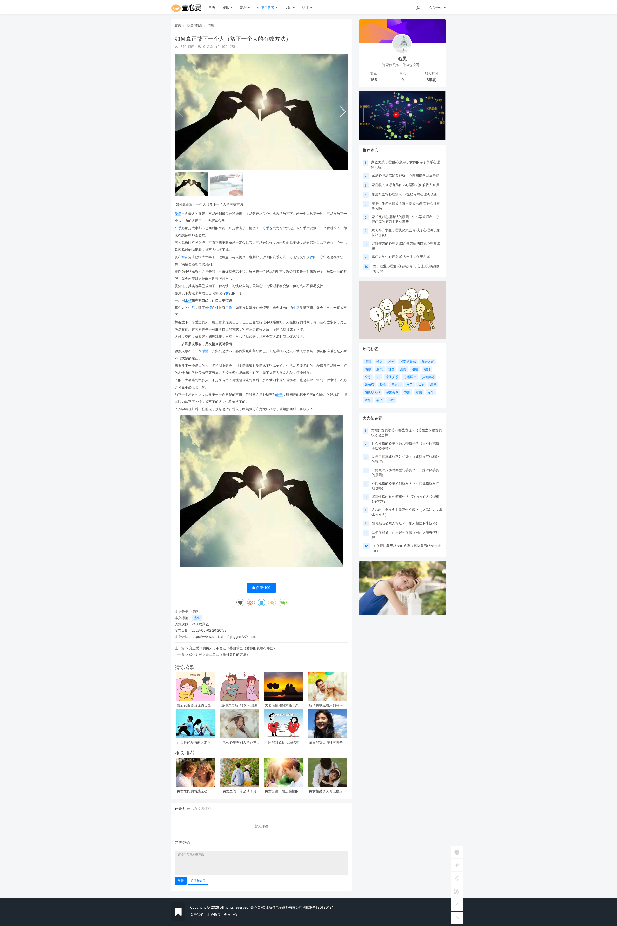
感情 (205, 351)
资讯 (226, 7)
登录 (181, 881)
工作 (188, 300)
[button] (342, 111)
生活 (191, 307)
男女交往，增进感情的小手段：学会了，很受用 (283, 791)
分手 (178, 228)
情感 (211, 25)
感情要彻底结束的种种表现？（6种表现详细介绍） (327, 705)
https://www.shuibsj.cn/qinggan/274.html (224, 637)
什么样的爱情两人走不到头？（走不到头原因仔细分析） (195, 742)
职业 (306, 7)
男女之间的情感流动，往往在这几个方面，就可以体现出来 (195, 791)
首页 (211, 7)
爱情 (178, 213)
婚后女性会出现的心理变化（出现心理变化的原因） (195, 705)
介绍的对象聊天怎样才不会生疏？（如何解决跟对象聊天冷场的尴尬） (283, 742)
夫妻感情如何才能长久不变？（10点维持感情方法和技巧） (283, 705)
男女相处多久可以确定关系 (327, 791)
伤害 (279, 394)
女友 (184, 257)
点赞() (263, 587)
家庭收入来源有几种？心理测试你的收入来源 (405, 185)
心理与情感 (266, 7)
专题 (288, 7)
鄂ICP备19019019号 (319, 907)
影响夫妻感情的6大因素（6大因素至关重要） (239, 705)
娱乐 (244, 7)
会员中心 (230, 914)
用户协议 (214, 914)
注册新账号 (198, 881)
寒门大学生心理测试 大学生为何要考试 (401, 257)
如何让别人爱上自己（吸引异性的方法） (219, 654)
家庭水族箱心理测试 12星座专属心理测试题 (404, 194)
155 (373, 79)
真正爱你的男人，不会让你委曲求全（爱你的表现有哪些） (233, 648)
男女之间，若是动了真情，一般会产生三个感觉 (239, 791)
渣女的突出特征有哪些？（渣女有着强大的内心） (327, 742)
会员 (436, 7)
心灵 (402, 58)
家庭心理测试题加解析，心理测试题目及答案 (405, 175)
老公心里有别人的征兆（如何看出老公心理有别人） (239, 742)
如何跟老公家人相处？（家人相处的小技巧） (405, 523)
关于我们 (197, 914)
